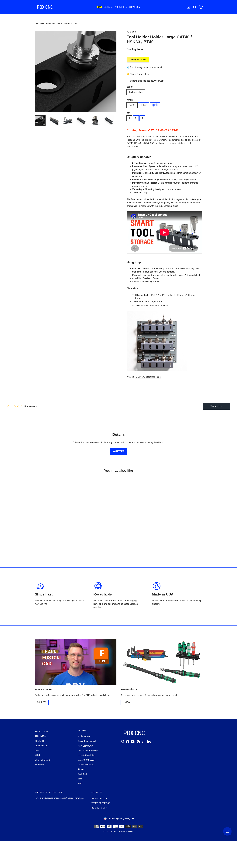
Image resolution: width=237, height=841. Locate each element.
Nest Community (85, 746)
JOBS (37, 755)
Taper (130, 100)
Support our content (87, 741)
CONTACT (39, 741)
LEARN (107, 7)
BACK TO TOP (41, 731)
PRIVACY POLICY (99, 798)
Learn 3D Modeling (86, 755)
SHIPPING (39, 764)
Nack (80, 783)
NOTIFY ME (119, 451)
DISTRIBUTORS (42, 745)
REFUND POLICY (99, 808)
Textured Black (136, 92)
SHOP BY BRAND (42, 760)
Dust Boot (82, 774)
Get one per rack (166, 271)
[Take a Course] (75, 662)
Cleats (140, 301)
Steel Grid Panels (151, 278)
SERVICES (133, 7)
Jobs (80, 779)
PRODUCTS (120, 7)
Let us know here (75, 798)
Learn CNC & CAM (86, 760)
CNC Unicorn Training (88, 750)
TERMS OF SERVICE (100, 803)
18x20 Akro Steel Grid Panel (148, 377)
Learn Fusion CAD (86, 764)
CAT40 (132, 105)
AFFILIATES (40, 736)
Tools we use (84, 736)
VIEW (127, 702)
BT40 (155, 105)
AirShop (81, 769)
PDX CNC (131, 32)
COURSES (41, 702)
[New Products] (161, 662)
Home (37, 24)
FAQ (37, 750)
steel (185, 166)
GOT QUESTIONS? (138, 59)
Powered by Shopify (126, 832)
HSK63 (143, 105)
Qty (128, 113)
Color (130, 87)
